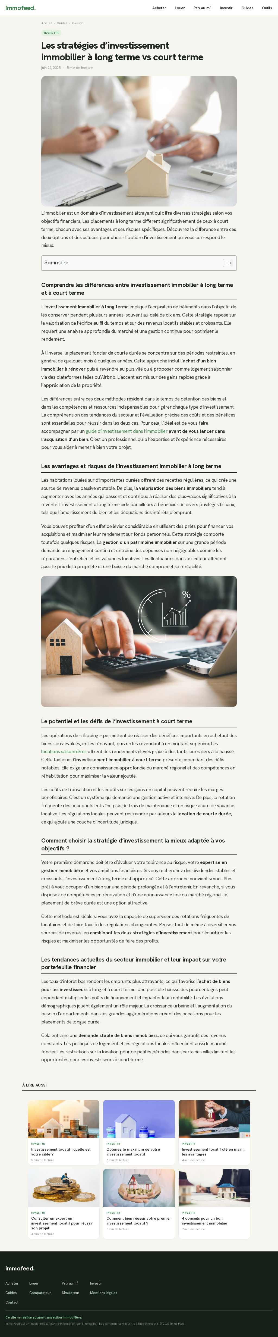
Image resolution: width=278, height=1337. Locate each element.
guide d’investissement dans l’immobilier (127, 431)
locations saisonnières (64, 751)
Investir (226, 7)
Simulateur (70, 1293)
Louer (180, 7)
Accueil (46, 23)
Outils (267, 7)
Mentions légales (103, 1293)
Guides (247, 7)
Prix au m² (202, 7)
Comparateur (40, 1293)
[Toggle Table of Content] (225, 263)
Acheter (159, 7)
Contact (11, 1302)
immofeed (20, 8)
